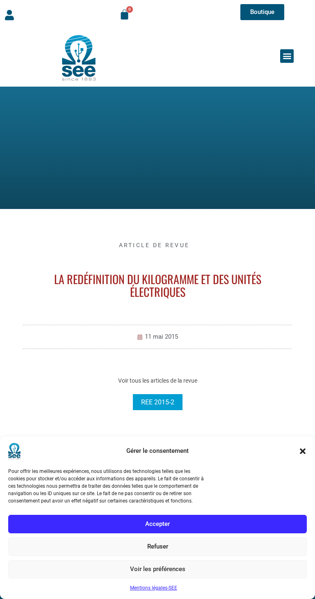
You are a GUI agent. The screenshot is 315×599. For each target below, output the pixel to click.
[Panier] (124, 14)
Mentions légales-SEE (153, 588)
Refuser (157, 546)
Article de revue (154, 245)
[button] (303, 451)
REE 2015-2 (157, 402)
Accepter (157, 524)
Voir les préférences (157, 569)
